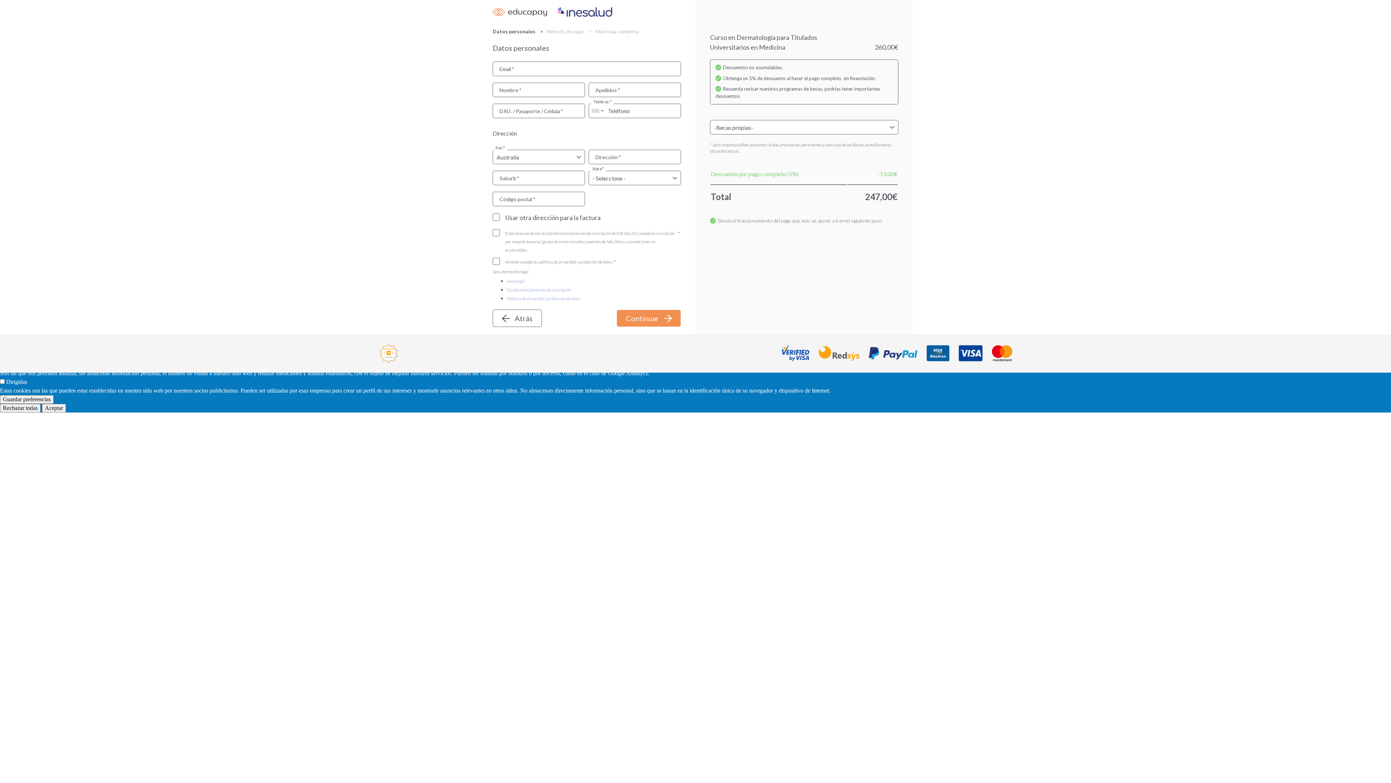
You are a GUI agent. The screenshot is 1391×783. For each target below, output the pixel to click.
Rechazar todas (20, 408)
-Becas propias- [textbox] (733, 127)
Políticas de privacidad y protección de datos (543, 298)
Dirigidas (16, 382)
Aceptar (54, 408)
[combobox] (597, 111)
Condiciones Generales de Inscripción (539, 289)
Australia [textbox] (508, 157)
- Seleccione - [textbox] (609, 178)
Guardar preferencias (27, 399)
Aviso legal (516, 281)
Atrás (523, 318)
